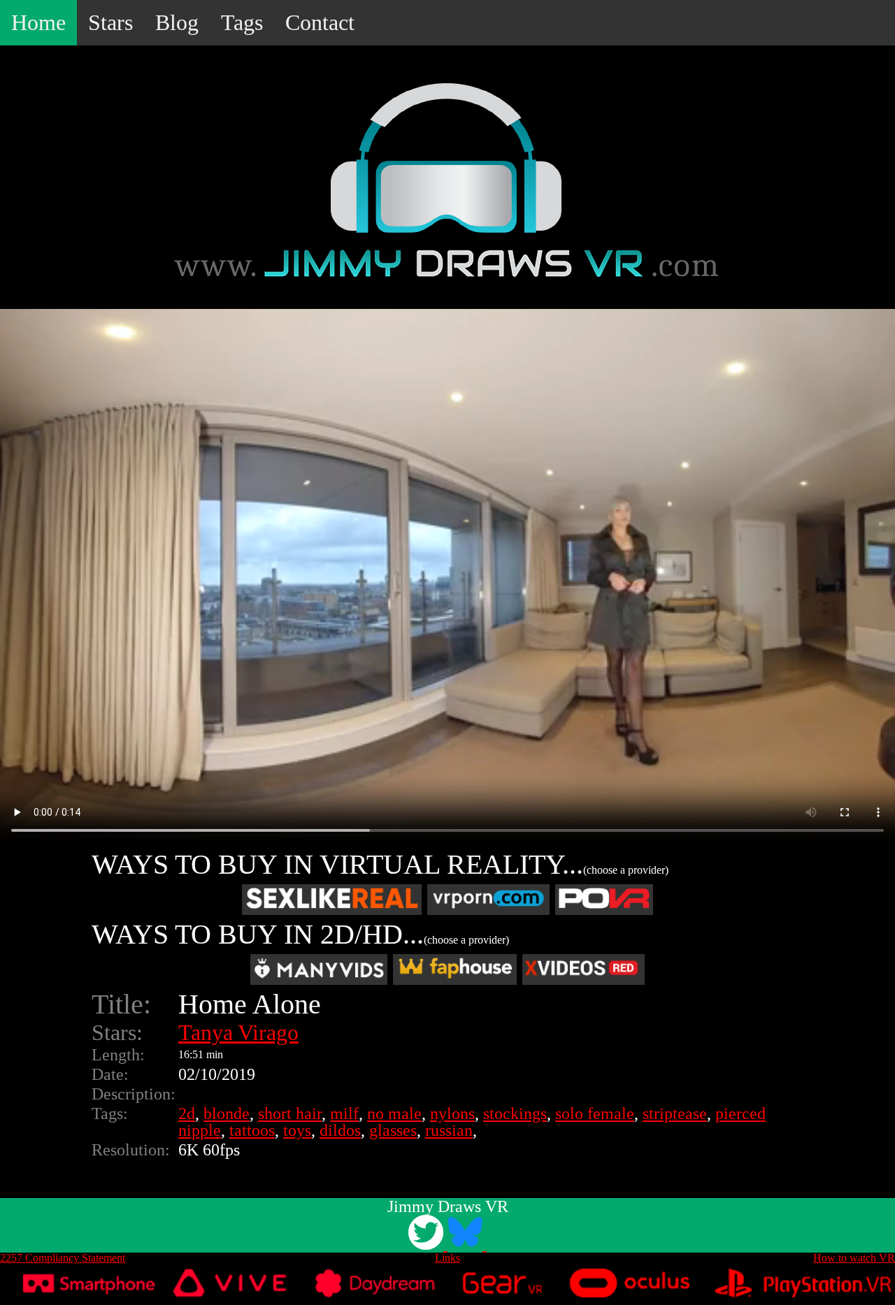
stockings (515, 1113)
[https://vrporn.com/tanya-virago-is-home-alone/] (488, 899)
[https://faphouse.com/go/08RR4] (455, 969)
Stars (110, 22)
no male (394, 1113)
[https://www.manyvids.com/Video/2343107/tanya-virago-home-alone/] (318, 969)
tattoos (252, 1130)
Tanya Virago (238, 1032)
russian (449, 1130)
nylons (452, 1113)
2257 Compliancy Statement (62, 1258)
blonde (226, 1113)
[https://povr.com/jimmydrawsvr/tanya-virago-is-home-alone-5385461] (604, 899)
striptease (675, 1113)
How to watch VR (854, 1258)
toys (297, 1130)
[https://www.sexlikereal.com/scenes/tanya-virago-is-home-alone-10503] (332, 899)
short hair (290, 1113)
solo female (594, 1113)
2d (186, 1113)
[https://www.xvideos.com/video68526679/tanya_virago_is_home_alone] (583, 969)
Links (447, 1258)
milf (344, 1113)
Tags (242, 22)
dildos (340, 1130)
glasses (393, 1130)
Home (38, 22)
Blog (177, 22)
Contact (320, 22)
